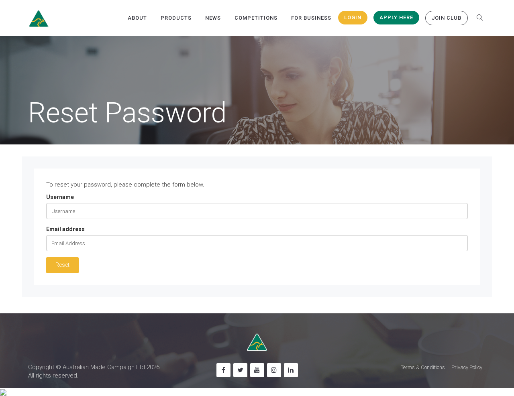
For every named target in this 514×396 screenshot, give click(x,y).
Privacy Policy (466, 367)
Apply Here (396, 17)
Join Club (446, 18)
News (213, 18)
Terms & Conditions (423, 367)
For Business (311, 18)
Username (60, 197)
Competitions (256, 18)
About (137, 18)
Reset (62, 265)
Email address (65, 229)
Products (176, 18)
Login (352, 17)
